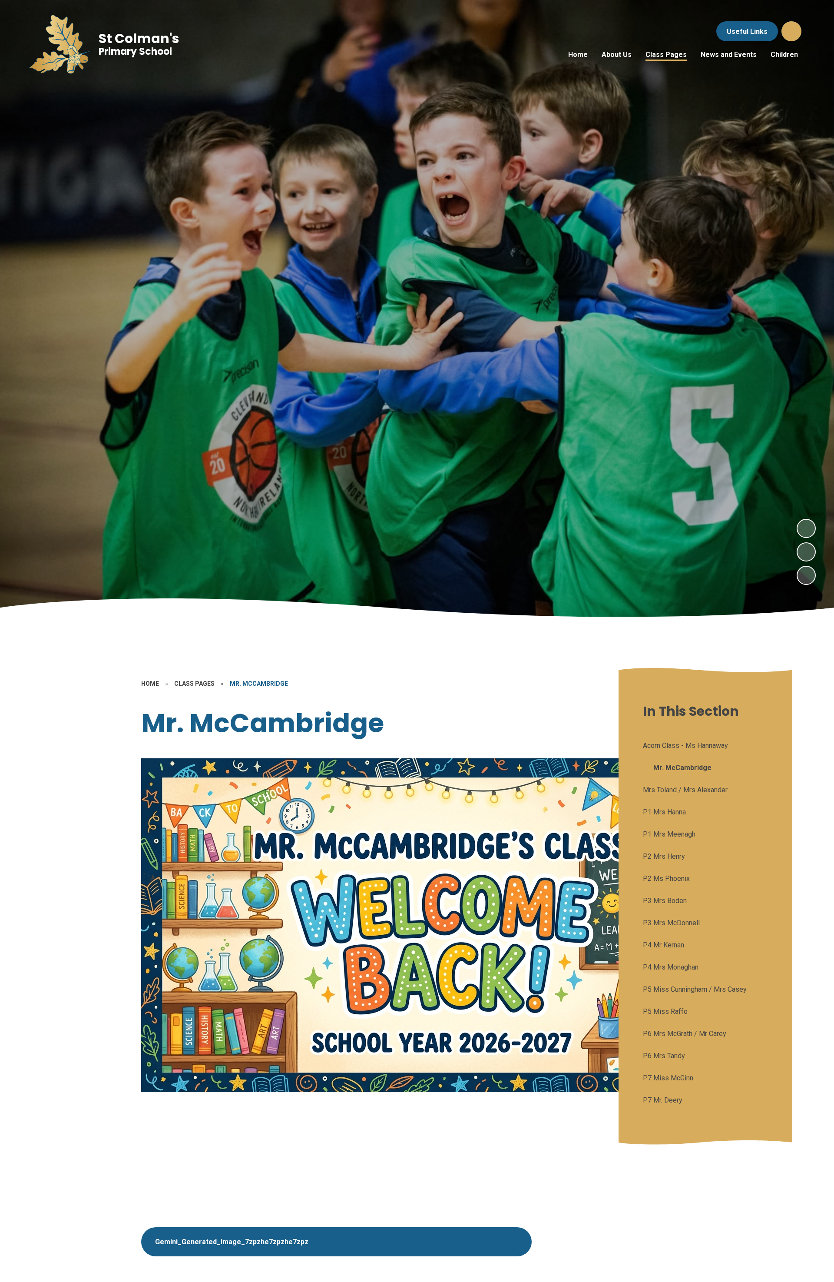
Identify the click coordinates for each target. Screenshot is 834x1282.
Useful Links (747, 31)
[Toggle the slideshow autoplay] (806, 575)
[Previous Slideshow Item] (806, 551)
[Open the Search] (791, 31)
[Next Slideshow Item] (806, 528)
